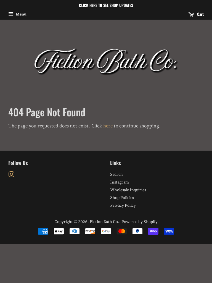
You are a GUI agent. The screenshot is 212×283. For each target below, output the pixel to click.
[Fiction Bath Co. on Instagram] (11, 175)
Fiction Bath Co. (104, 221)
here (108, 126)
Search (116, 174)
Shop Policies (122, 197)
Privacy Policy (123, 205)
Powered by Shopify (139, 221)
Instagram (119, 182)
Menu (20, 14)
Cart (200, 14)
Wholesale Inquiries (128, 189)
